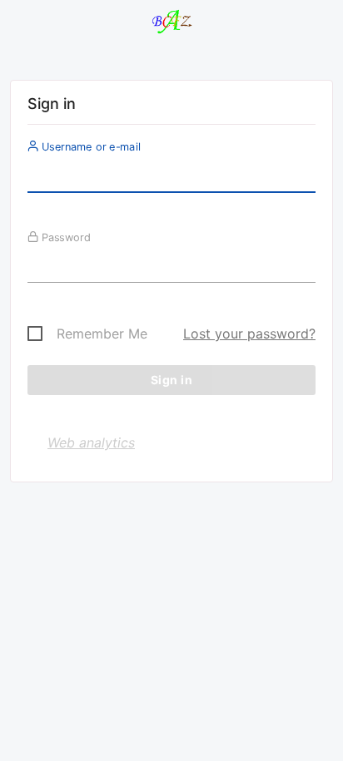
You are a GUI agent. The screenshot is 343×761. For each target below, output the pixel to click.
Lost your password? (249, 333)
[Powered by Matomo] (171, 25)
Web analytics (91, 442)
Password (64, 237)
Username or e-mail (89, 146)
